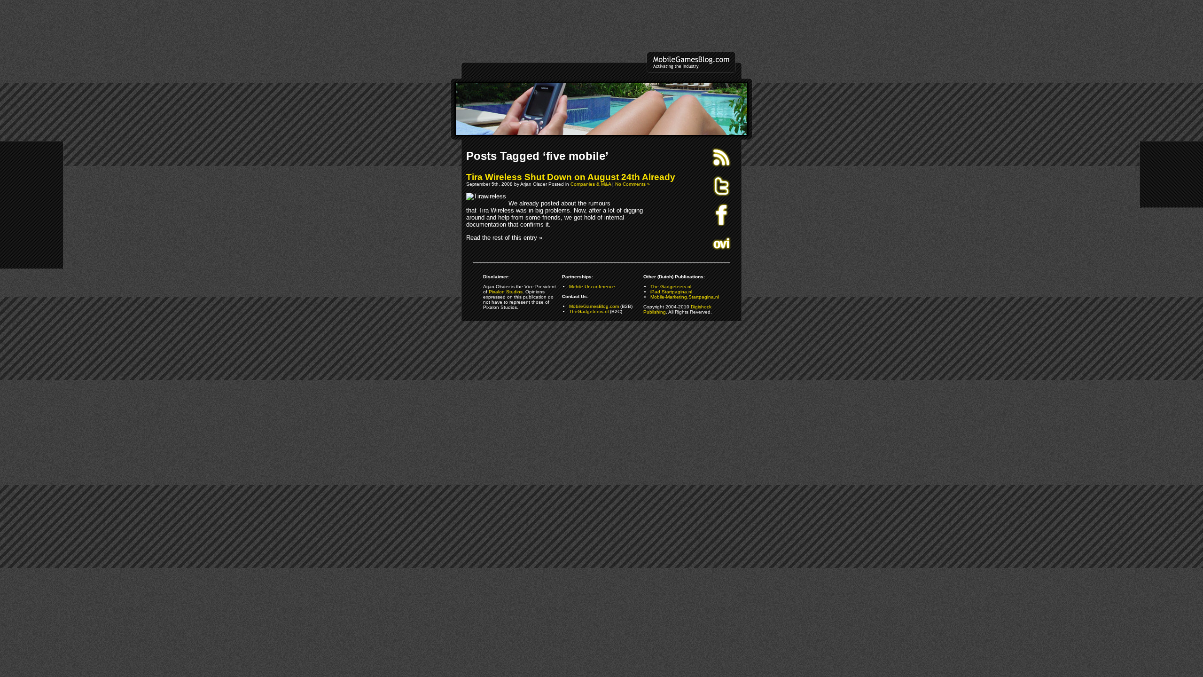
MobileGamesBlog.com (594, 306)
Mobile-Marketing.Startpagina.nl (684, 296)
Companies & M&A (590, 184)
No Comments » (632, 184)
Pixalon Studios (506, 291)
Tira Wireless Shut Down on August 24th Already (570, 177)
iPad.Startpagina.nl (671, 291)
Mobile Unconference (592, 286)
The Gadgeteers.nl (670, 286)
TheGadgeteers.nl (589, 311)
